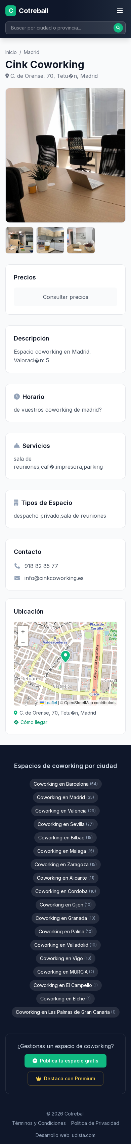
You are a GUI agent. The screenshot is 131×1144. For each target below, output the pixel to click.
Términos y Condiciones (39, 1123)
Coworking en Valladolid (65, 945)
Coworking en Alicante (65, 878)
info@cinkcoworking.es (54, 578)
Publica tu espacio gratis (69, 1060)
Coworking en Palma (66, 931)
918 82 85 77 (41, 566)
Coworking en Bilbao (65, 837)
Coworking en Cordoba (65, 891)
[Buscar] (118, 28)
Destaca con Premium (69, 1078)
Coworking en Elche (65, 998)
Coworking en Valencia (65, 811)
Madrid (31, 52)
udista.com (83, 1135)
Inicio (11, 52)
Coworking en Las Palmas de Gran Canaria (66, 1012)
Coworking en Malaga (65, 851)
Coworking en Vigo (65, 958)
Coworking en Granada (65, 918)
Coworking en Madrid (65, 797)
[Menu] (120, 10)
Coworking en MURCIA (65, 972)
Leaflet (50, 702)
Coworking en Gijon (66, 904)
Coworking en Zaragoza (66, 864)
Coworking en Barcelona (66, 784)
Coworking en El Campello (66, 985)
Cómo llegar (33, 722)
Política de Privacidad (95, 1123)
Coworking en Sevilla (66, 824)
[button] (65, 657)
